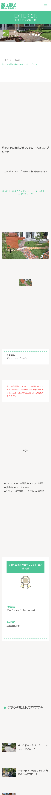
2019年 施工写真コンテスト (20, 491)
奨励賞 (9, 487)
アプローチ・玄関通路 (17, 483)
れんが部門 (37, 483)
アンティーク (22, 487)
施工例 (17, 60)
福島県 (41, 491)
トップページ (6, 60)
